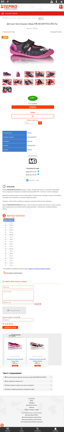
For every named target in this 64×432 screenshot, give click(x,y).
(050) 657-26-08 (31, 175)
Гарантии (31, 407)
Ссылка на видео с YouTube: (10, 317)
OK (40, 123)
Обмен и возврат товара (32, 409)
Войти (56, 1)
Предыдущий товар (9, 32)
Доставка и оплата (31, 405)
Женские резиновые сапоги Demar (32, 419)
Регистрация (61, 1)
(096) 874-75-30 (31, 172)
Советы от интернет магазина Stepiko (39, 268)
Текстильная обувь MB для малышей (31, 421)
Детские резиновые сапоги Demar (31, 417)
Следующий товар (55, 32)
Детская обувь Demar (31, 415)
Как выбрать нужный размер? (14, 273)
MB (40, 18)
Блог (31, 400)
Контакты (31, 403)
